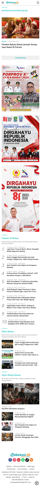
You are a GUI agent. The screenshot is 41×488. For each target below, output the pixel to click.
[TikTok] (27, 460)
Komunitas (11, 469)
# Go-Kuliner (22, 469)
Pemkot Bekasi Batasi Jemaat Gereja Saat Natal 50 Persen (19, 45)
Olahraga (30, 466)
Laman (31, 469)
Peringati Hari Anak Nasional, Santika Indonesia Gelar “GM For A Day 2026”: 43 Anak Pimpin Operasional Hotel (26, 364)
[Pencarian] (38, 3)
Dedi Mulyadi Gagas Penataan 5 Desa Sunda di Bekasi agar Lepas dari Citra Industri (21, 290)
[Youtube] (18, 460)
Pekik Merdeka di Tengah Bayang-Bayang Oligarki (24, 416)
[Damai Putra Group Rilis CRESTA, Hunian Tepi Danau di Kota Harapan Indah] (7, 354)
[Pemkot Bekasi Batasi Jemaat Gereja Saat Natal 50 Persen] (20, 27)
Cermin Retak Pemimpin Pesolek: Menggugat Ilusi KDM (26, 436)
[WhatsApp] (23, 460)
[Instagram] (14, 460)
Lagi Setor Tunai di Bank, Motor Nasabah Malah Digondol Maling (23, 250)
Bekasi (4, 41)
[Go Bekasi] (12, 3)
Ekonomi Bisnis (19, 466)
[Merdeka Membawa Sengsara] (20, 393)
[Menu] (3, 3)
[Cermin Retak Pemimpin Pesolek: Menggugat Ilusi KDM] (7, 437)
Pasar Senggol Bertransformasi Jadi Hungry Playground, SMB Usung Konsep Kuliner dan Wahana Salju (22, 258)
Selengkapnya (20, 58)
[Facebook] (10, 460)
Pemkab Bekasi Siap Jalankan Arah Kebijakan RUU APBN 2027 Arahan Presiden (21, 323)
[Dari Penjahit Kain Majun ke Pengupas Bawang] (7, 426)
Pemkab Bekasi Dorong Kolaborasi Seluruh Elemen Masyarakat (20, 315)
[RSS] (31, 460)
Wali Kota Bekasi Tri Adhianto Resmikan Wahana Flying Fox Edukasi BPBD (22, 282)
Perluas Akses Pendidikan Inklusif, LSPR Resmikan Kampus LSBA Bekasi (22, 274)
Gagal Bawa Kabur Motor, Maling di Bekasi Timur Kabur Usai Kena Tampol (21, 307)
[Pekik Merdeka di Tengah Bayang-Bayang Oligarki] (7, 416)
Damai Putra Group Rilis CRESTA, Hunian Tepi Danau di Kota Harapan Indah (26, 354)
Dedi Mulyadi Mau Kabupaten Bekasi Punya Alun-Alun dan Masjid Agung (21, 299)
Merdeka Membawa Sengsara (13, 409)
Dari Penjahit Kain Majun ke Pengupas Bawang (22, 266)
